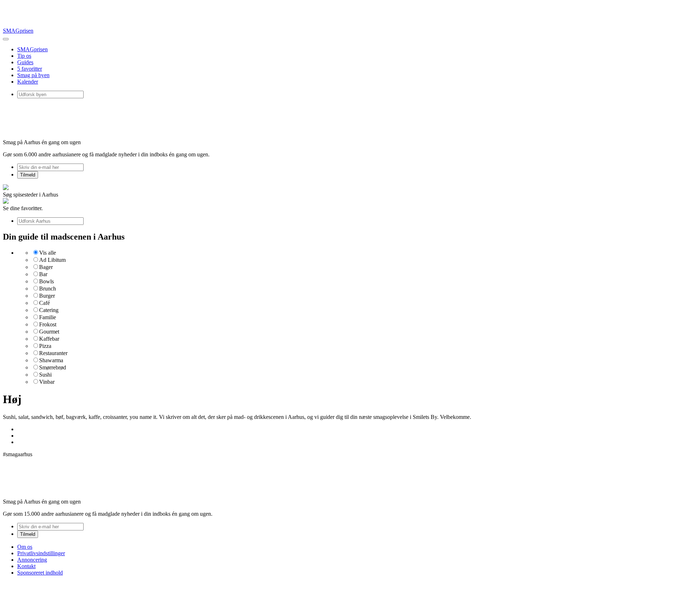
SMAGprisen (18, 31)
